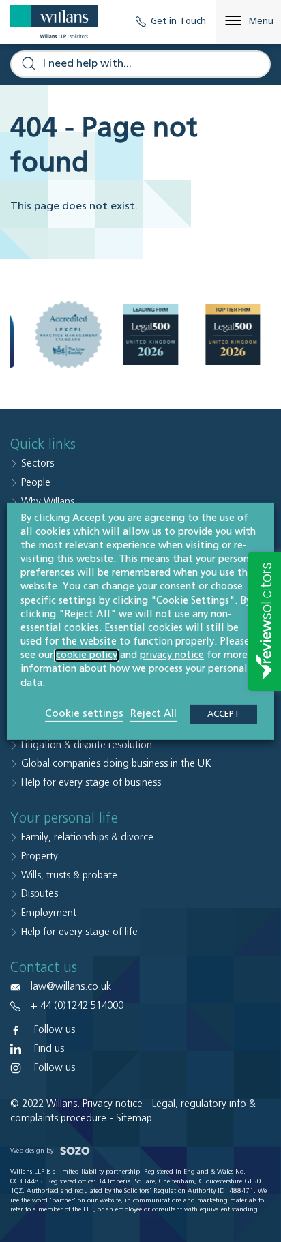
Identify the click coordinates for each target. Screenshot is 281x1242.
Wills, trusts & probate (69, 875)
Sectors (37, 463)
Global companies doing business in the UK (116, 763)
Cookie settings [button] (84, 714)
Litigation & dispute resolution (86, 745)
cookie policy (86, 655)
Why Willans (47, 502)
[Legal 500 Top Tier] (233, 334)
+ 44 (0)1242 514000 (77, 1006)
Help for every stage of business (91, 783)
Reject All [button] (153, 714)
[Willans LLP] (54, 21)
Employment (48, 913)
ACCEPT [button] (223, 714)
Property (39, 856)
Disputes (39, 894)
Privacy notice (113, 1104)
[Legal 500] (151, 334)
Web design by (32, 1150)
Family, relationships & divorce (87, 837)
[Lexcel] (68, 334)
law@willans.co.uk (71, 986)
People (35, 482)
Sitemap (134, 1118)
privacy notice (172, 655)
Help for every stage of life (79, 932)
